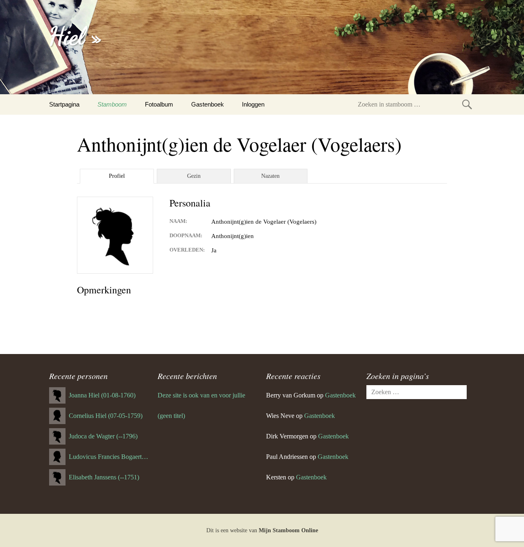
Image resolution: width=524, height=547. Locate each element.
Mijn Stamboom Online (288, 530)
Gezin (194, 176)
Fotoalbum (159, 104)
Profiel (117, 176)
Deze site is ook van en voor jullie (201, 395)
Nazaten (270, 176)
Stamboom (112, 104)
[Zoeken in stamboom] (467, 104)
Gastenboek (207, 104)
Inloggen (253, 104)
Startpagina (64, 104)
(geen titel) (171, 415)
